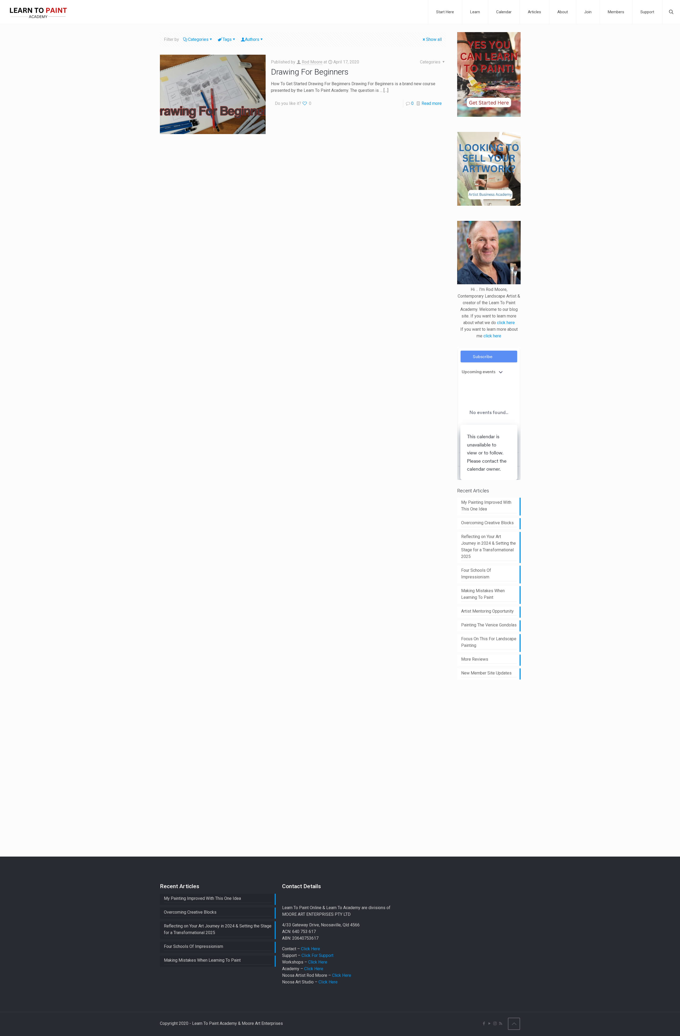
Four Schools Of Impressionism (476, 573)
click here (506, 322)
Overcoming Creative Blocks (487, 522)
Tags (227, 39)
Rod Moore (312, 62)
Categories (198, 39)
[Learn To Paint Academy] (38, 12)
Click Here (310, 948)
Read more (432, 103)
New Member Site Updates (486, 673)
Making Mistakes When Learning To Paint (483, 594)
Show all (434, 39)
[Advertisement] (497, 767)
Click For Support (317, 955)
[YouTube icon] (489, 1023)
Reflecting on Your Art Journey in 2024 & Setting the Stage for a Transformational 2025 (488, 546)
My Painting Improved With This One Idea (486, 505)
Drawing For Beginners (309, 71)
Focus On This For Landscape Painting (488, 642)
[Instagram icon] (495, 1023)
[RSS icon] (501, 1023)
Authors (252, 39)
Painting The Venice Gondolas (489, 624)
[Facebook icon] (484, 1023)
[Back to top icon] (514, 1024)
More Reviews (474, 659)
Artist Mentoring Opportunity (487, 611)
